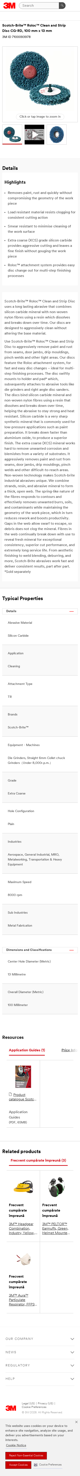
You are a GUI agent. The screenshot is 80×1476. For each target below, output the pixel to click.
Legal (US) (28, 1403)
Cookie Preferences (34, 1407)
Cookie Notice (16, 1445)
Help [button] (10, 1379)
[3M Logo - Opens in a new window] (9, 5)
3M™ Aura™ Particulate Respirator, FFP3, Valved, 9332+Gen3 (22, 1300)
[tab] (27, 1051)
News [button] (11, 1352)
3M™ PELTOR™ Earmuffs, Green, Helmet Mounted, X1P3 (56, 1228)
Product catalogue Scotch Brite (22, 1097)
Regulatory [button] (18, 1365)
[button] (47, 1465)
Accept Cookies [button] (18, 1465)
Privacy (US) (45, 1403)
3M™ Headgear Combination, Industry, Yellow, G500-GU (22, 1228)
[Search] (62, 5)
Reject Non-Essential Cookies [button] (26, 1455)
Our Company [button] (20, 1339)
